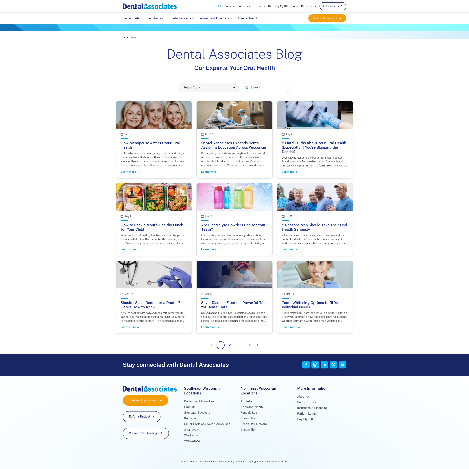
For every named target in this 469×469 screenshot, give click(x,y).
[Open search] (220, 6)
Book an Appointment (325, 18)
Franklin (189, 407)
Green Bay (248, 418)
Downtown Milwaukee (199, 401)
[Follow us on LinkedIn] (324, 364)
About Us (303, 396)
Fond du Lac (249, 412)
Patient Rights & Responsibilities (199, 461)
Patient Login (306, 413)
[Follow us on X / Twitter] (333, 364)
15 (250, 345)
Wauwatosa (192, 441)
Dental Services (180, 18)
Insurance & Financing (214, 18)
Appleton (247, 401)
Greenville (248, 429)
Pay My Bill (281, 6)
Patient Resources (302, 6)
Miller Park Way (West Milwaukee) (207, 424)
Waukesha (191, 435)
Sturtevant (191, 429)
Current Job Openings (144, 433)
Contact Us (264, 6)
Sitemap (240, 461)
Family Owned (247, 18)
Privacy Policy (226, 461)
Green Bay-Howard (254, 424)
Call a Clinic (244, 6)
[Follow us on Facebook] (306, 364)
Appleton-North (252, 407)
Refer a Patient (331, 6)
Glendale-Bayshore (197, 412)
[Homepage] (150, 6)
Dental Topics (306, 402)
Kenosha (190, 418)
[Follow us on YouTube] (342, 364)
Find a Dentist (132, 18)
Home (125, 37)
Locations (154, 18)
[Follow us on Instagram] (315, 364)
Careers (229, 6)
